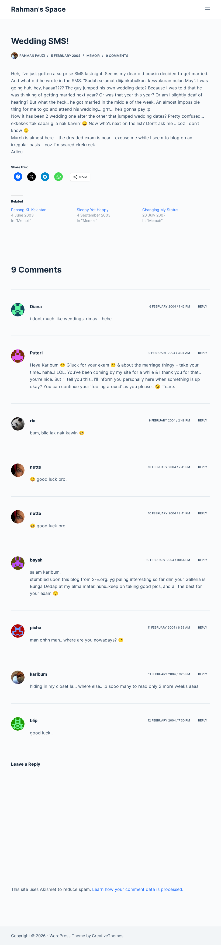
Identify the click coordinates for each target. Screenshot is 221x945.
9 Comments (117, 56)
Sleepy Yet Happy (93, 209)
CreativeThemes (107, 935)
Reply (202, 306)
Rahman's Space (38, 9)
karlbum (38, 674)
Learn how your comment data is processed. (137, 889)
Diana (36, 306)
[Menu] (207, 9)
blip (33, 720)
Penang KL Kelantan (28, 209)
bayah (36, 560)
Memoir (93, 56)
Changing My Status (160, 209)
